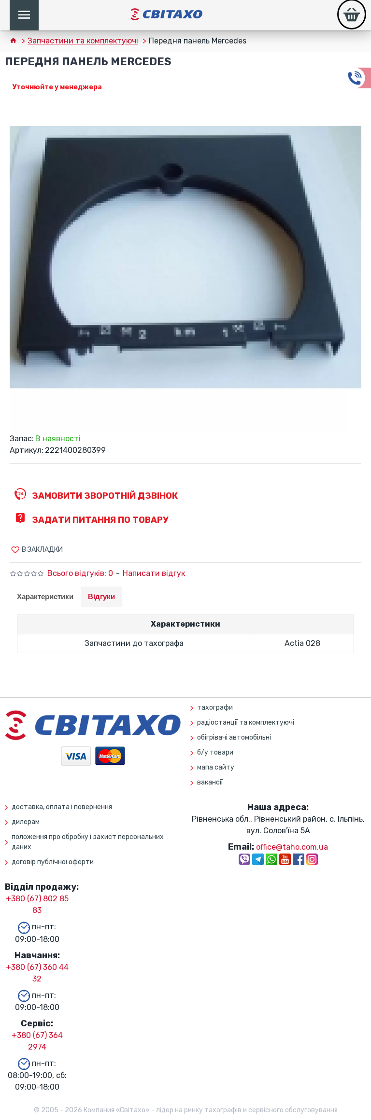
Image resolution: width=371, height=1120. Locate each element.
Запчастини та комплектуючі (83, 40)
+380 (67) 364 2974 (37, 1041)
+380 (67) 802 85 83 (37, 904)
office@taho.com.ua (292, 847)
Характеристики (45, 596)
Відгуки (101, 596)
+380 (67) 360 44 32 (37, 973)
